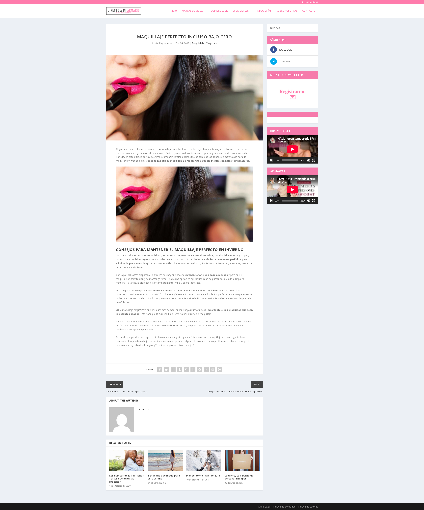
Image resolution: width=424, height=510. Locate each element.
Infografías (264, 10)
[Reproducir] (271, 160)
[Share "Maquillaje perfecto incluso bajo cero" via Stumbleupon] (206, 369)
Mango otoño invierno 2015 (203, 475)
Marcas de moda (192, 10)
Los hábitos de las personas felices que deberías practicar (126, 478)
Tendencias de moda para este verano (164, 477)
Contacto (309, 10)
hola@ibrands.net (310, 2)
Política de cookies (308, 506)
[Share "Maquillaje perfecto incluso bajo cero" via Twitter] (166, 369)
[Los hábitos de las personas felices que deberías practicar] (126, 460)
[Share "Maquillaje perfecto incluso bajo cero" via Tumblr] (179, 369)
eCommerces (241, 10)
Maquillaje (211, 43)
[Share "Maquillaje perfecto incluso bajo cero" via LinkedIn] (193, 369)
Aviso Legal (264, 506)
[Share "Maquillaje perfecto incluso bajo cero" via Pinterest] (186, 369)
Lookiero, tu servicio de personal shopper (239, 477)
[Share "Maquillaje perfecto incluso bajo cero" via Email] (213, 369)
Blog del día (198, 43)
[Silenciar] (308, 160)
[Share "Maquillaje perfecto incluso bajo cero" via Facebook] (160, 369)
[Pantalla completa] (313, 160)
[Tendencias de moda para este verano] (165, 460)
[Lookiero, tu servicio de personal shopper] (242, 460)
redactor (168, 43)
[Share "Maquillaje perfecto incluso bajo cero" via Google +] (173, 369)
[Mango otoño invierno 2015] (203, 460)
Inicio (173, 10)
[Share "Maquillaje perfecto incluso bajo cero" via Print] (219, 369)
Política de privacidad (284, 506)
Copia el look (219, 10)
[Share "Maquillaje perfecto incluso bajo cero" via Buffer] (199, 369)
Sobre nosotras (286, 10)
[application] (292, 149)
